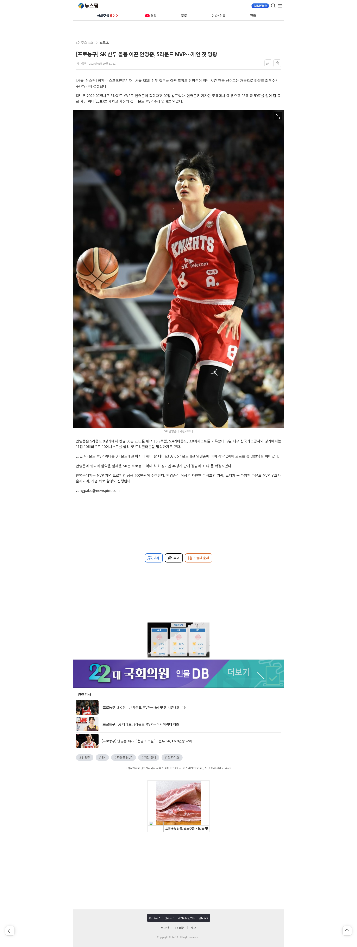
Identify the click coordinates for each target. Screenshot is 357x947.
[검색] (273, 5)
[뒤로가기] (10, 931)
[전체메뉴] (281, 5)
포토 (184, 15)
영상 (153, 15)
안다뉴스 (169, 918)
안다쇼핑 (204, 918)
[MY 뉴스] (260, 5)
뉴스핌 (88, 6)
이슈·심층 (219, 15)
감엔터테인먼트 (186, 918)
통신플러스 (155, 918)
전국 (253, 15)
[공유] (277, 63)
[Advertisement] (178, 870)
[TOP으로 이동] (347, 931)
